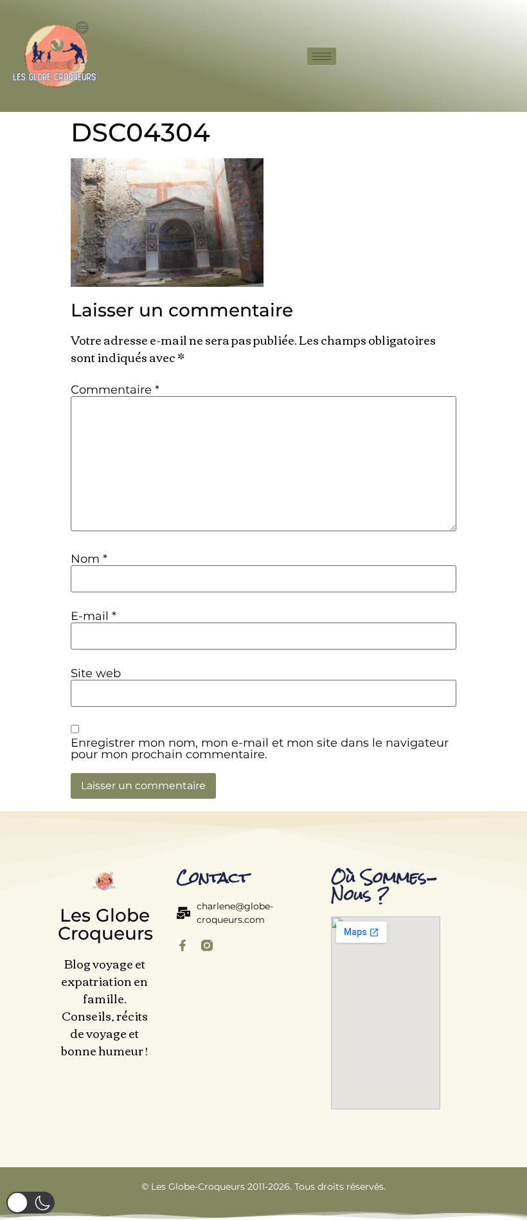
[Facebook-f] (182, 945)
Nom (89, 559)
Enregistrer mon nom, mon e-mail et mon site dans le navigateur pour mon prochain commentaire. (260, 748)
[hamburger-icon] (321, 56)
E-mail (93, 616)
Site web (96, 673)
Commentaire (115, 390)
